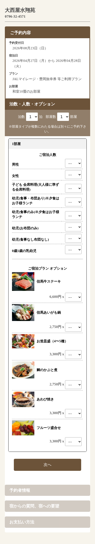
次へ (47, 464)
